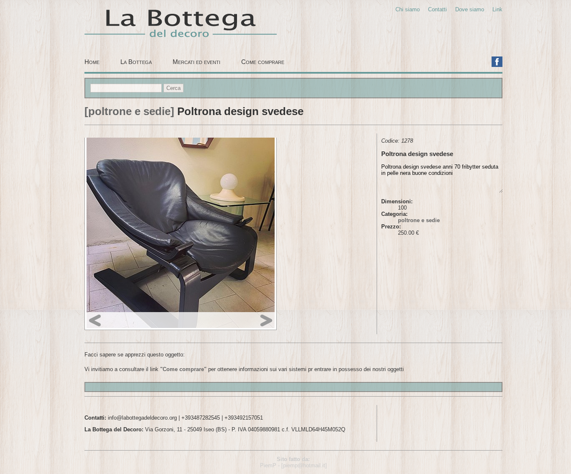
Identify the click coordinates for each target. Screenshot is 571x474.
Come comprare (262, 61)
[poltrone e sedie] (129, 111)
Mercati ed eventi (196, 61)
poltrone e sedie (419, 220)
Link (497, 9)
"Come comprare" (183, 369)
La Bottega (136, 61)
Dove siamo (469, 9)
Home (91, 61)
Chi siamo (407, 9)
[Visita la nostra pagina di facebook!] (497, 62)
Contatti (437, 9)
